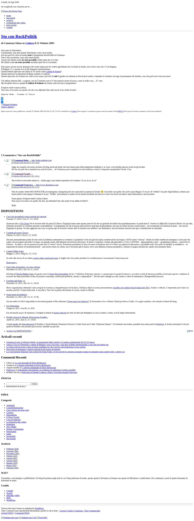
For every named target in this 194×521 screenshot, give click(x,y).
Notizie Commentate (14, 429)
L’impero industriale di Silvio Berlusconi (34, 365)
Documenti (11, 439)
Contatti (9, 491)
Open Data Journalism (58, 274)
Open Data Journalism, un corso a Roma (23, 267)
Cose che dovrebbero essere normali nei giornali (26, 217)
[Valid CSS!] (27, 518)
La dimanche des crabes (16, 422)
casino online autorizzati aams (45, 258)
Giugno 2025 (11, 461)
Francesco (10, 370)
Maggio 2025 (12, 463)
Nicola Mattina (22, 274)
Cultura (29, 43)
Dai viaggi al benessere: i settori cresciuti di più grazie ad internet (33, 349)
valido (13, 495)
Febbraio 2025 (12, 468)
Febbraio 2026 (12, 449)
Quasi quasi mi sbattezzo (16, 294)
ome (8, 16)
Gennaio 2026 (12, 451)
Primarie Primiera (10, 104)
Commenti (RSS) (22, 513)
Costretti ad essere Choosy (17, 233)
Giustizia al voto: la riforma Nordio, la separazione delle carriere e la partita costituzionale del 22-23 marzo (50, 342)
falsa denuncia (28, 324)
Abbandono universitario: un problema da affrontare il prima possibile (46, 370)
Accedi (9, 493)
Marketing (10, 424)
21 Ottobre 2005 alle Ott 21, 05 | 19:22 (25, 176)
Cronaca (9, 412)
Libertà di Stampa (53, 71)
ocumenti (10, 18)
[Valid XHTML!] (10, 518)
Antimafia (10, 405)
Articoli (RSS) (7, 513)
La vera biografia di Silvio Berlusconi (30, 363)
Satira (8, 434)
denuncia (160, 324)
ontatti (9, 27)
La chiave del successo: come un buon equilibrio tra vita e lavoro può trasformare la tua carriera (46, 347)
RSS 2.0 (121, 111)
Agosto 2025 (11, 458)
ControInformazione (14, 408)
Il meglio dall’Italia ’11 (15, 281)
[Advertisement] (80, 133)
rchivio (9, 20)
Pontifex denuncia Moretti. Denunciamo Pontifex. (27, 317)
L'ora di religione (13, 420)
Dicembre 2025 (12, 453)
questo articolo (60, 313)
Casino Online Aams (15, 251)
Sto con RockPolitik (19, 36)
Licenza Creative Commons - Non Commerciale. (80, 511)
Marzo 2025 (11, 465)
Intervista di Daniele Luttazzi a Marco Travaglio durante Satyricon (49, 372)
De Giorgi (24, 223)
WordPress (10, 500)
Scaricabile (10, 436)
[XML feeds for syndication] (42, 518)
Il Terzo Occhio (12, 417)
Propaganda (11, 431)
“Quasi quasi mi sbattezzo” (78, 301)
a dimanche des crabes (15, 23)
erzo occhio (11, 25)
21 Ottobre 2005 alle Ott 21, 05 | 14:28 (25, 163)
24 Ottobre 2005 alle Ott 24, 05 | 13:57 (25, 187)
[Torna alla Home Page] (11, 11)
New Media (11, 427)
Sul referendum (12, 306)
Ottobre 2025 (11, 456)
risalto (15, 324)
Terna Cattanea (7, 107)
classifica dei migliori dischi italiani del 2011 (131, 288)
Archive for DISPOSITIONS (18, 331)
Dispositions (11, 415)
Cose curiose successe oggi (17, 410)
